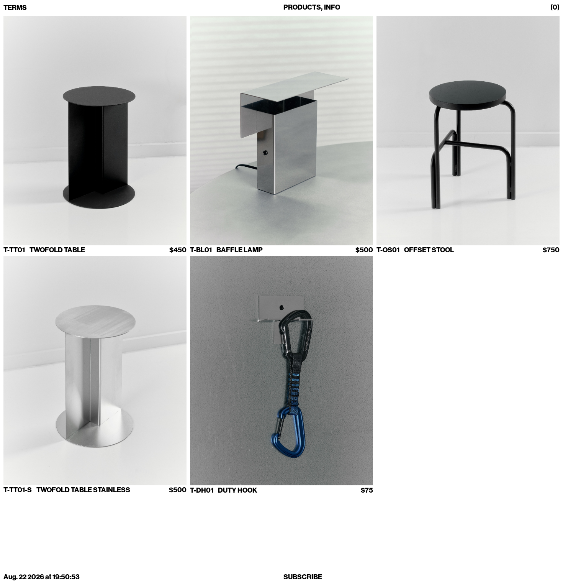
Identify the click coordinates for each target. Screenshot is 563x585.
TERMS (15, 8)
